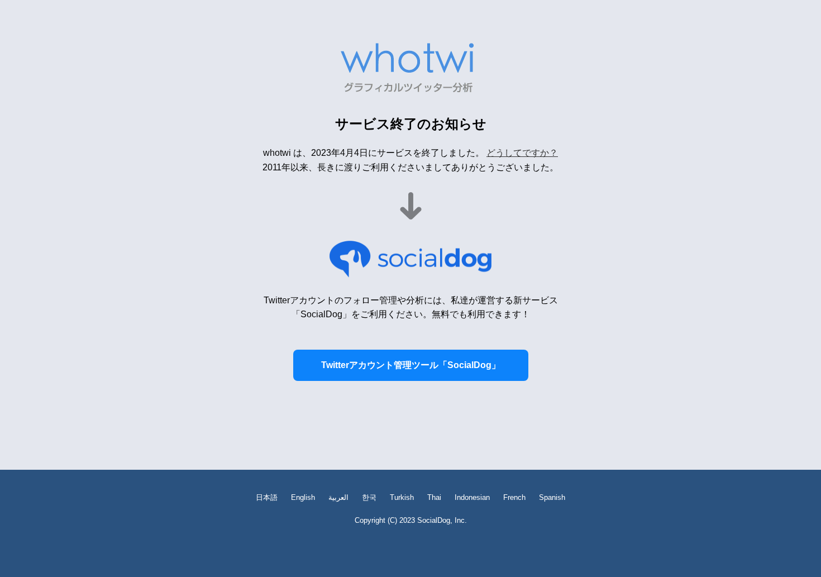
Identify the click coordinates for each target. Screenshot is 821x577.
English (303, 497)
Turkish (402, 497)
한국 (369, 497)
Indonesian (472, 497)
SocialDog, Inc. (442, 520)
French (514, 497)
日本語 (267, 497)
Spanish (552, 497)
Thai (434, 497)
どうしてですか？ (522, 153)
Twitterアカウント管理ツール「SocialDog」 (410, 365)
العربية (338, 497)
